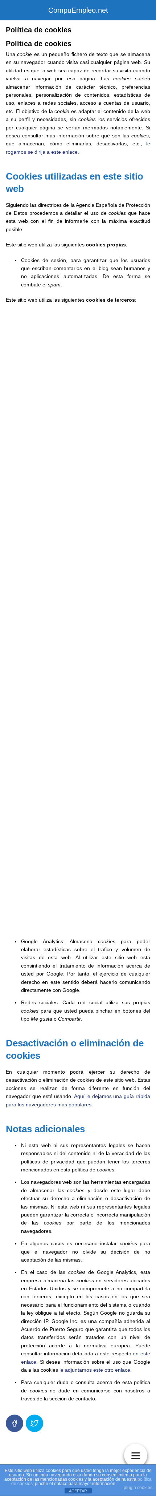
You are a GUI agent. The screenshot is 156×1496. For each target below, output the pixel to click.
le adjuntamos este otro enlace (94, 1370)
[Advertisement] (78, 622)
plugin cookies (138, 1487)
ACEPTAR (78, 1491)
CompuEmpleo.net (78, 10)
